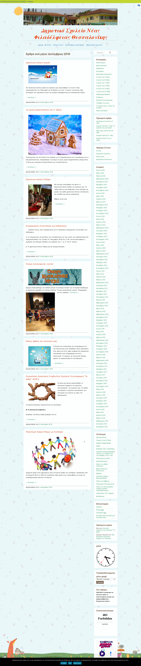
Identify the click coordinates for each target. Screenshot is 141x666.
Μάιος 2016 (100, 389)
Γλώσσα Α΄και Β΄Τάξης (103, 440)
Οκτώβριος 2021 (101, 294)
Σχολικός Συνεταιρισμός (104, 100)
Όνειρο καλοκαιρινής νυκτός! (40, 264)
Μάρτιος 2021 (100, 300)
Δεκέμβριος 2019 (102, 317)
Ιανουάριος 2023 (101, 256)
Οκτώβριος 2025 (101, 187)
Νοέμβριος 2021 (101, 291)
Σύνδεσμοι (99, 97)
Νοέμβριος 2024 (101, 207)
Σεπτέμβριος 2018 (102, 352)
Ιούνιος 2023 (100, 242)
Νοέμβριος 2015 (101, 401)
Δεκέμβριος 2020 (102, 305)
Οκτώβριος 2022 (101, 265)
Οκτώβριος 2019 (101, 323)
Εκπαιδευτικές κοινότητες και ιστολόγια (13, 1)
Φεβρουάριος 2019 (102, 340)
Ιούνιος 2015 (100, 409)
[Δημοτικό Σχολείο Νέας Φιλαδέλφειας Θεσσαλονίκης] (71, 24)
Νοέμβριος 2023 (101, 233)
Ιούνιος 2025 (100, 193)
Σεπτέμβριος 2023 (102, 239)
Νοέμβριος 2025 (101, 184)
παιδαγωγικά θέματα (103, 94)
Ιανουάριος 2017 (101, 377)
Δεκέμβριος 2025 (102, 181)
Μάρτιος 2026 (101, 176)
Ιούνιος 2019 (100, 328)
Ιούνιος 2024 (100, 216)
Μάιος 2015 (100, 412)
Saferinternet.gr (101, 437)
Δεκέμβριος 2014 (102, 427)
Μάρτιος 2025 (100, 202)
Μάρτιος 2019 (100, 337)
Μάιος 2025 (100, 196)
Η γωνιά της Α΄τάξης (103, 77)
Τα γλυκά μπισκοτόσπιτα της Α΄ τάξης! (44, 110)
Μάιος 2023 (100, 245)
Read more (77, 663)
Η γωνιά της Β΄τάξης (103, 80)
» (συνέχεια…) (31, 97)
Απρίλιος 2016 (101, 392)
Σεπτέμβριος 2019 (102, 326)
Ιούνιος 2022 (100, 271)
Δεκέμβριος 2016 (102, 380)
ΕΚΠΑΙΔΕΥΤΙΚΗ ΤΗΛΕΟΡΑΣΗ (105, 449)
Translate (100, 582)
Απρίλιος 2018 (101, 354)
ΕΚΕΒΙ (98, 446)
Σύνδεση (30, 1)
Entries (100, 510)
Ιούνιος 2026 (100, 170)
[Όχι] (139, 662)
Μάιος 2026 (100, 173)
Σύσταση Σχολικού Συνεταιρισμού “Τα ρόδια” (105, 530)
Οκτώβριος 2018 (101, 349)
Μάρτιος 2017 (100, 375)
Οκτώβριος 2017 (101, 372)
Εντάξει (63, 663)
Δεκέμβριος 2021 (102, 288)
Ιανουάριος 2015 (101, 424)
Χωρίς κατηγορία (101, 110)
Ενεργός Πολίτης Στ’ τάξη (104, 135)
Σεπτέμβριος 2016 (102, 386)
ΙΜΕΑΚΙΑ (99, 473)
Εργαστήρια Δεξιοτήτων (74, 45)
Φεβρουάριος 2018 (102, 360)
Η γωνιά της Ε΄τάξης (103, 88)
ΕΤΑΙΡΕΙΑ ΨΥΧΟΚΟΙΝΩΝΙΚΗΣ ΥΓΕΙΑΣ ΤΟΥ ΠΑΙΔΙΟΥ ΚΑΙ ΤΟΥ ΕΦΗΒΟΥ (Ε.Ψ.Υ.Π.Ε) (105, 453)
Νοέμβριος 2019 (101, 320)
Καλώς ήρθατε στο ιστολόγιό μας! (41, 341)
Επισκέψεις (100, 71)
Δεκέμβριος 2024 (102, 205)
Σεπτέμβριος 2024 (102, 213)
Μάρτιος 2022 (100, 279)
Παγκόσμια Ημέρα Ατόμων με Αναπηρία (44, 432)
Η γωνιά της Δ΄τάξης (103, 85)
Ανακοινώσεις (100, 62)
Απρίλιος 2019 (101, 334)
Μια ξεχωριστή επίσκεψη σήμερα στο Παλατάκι (105, 536)
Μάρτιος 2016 (100, 395)
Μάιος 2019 (100, 331)
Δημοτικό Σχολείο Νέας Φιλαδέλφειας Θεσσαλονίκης (70, 34)
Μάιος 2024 (100, 219)
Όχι (70, 663)
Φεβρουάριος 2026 (102, 179)
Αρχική (40, 45)
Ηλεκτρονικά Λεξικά (103, 458)
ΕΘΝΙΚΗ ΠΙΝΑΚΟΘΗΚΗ (103, 443)
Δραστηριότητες (101, 65)
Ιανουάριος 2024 (101, 230)
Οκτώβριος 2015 (101, 403)
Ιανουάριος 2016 (101, 398)
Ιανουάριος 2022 (101, 285)
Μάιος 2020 (100, 308)
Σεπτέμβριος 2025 (102, 190)
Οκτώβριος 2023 (101, 236)
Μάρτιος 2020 (101, 311)
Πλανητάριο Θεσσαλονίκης (105, 484)
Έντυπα (48, 45)
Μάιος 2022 (100, 274)
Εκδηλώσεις (100, 68)
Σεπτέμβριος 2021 (102, 297)
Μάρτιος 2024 (101, 225)
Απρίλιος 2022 (101, 277)
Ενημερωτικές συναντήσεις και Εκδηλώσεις (46, 226)
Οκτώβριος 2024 (101, 210)
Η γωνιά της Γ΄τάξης (103, 83)
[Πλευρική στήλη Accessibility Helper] (138, 5)
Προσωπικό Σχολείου (94, 45)
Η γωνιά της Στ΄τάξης (103, 91)
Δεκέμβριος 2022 (102, 259)
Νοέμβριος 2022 (101, 262)
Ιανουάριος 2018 (101, 363)
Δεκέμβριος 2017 (102, 366)
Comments (101, 513)
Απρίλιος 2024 (101, 222)
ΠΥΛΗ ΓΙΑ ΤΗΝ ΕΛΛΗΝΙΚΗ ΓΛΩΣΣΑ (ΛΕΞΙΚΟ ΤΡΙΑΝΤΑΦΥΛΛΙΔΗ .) (104, 488)
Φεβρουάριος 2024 (102, 228)
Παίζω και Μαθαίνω (102, 481)
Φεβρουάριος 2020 (102, 314)
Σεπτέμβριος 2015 (102, 406)
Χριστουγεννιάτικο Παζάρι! (38, 179)
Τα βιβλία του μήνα (102, 103)
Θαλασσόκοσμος (101, 461)
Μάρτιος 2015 (100, 418)
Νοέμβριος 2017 (101, 369)
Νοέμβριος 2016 (101, 383)
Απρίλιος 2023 (101, 248)
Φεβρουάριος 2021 (102, 303)
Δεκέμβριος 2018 (102, 343)
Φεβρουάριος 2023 (102, 254)
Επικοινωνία (58, 45)
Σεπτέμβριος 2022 (102, 268)
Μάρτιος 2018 (100, 357)
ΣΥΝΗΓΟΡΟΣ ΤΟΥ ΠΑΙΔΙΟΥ (105, 493)
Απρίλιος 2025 (101, 199)
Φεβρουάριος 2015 (102, 421)
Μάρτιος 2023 (101, 251)
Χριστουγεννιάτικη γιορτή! (38, 62)
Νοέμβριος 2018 (101, 346)
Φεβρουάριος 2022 (102, 282)
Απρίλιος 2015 (100, 415)
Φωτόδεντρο (100, 496)
